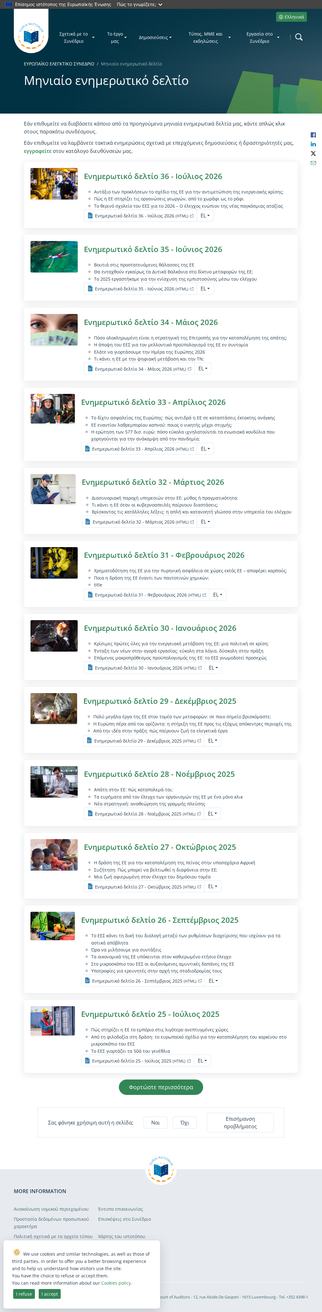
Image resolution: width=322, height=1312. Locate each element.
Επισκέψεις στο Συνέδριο (124, 1219)
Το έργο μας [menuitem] (115, 37)
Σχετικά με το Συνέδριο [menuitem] (73, 37)
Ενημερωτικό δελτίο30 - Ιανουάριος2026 (160, 628)
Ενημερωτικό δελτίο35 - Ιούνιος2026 (153, 249)
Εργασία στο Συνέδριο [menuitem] (260, 37)
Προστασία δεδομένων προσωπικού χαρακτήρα (51, 1222)
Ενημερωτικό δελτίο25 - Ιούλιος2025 (150, 1014)
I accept (50, 1294)
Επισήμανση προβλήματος (240, 1122)
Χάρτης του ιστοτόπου (121, 1236)
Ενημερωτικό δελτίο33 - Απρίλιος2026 (153, 402)
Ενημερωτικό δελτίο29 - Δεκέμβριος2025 (159, 701)
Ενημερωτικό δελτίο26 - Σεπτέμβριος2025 (160, 920)
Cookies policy (116, 1283)
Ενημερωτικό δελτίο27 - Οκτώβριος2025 (160, 847)
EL (203, 215)
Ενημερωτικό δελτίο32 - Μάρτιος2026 (153, 482)
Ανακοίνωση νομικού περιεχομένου (51, 1209)
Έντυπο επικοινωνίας (120, 1209)
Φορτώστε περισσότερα (161, 1087)
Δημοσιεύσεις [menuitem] (153, 37)
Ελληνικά (294, 17)
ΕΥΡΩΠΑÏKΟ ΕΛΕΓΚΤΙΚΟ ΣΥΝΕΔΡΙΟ (59, 64)
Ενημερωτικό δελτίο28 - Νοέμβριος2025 (159, 774)
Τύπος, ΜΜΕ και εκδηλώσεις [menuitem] (206, 37)
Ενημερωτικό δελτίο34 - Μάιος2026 (151, 322)
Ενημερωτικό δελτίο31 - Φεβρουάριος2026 (164, 555)
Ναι (155, 1122)
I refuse (24, 1294)
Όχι (184, 1122)
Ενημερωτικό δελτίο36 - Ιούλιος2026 (153, 176)
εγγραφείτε (38, 151)
